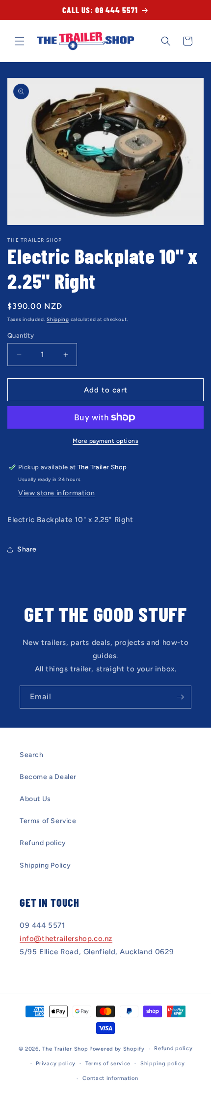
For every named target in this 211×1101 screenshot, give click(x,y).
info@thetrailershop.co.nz (66, 938)
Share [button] (27, 549)
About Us (35, 799)
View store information (56, 493)
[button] (19, 41)
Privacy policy (56, 1063)
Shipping (58, 319)
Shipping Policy (45, 865)
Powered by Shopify (117, 1049)
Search (32, 755)
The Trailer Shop (65, 1049)
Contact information (110, 1078)
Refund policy (43, 843)
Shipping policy (162, 1063)
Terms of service (108, 1063)
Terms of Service (48, 821)
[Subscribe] (180, 697)
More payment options (105, 440)
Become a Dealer (48, 777)
